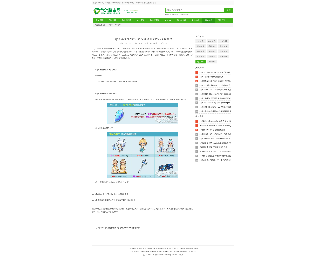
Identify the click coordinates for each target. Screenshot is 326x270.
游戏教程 (208, 20)
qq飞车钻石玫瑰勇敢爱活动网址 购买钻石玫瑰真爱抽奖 (221, 81)
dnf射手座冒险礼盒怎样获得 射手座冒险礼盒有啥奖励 (221, 156)
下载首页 (110, 25)
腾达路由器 (181, 20)
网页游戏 (212, 51)
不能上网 (112, 20)
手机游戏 (212, 46)
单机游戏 (223, 46)
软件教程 (195, 20)
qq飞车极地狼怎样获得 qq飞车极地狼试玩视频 (218, 107)
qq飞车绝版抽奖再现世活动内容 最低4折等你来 (218, 98)
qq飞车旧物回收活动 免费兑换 (211, 77)
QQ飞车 (200, 62)
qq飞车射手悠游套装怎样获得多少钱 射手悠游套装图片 (221, 138)
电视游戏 (223, 51)
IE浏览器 (168, 14)
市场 (180, 14)
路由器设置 (154, 20)
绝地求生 (212, 56)
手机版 (181, 255)
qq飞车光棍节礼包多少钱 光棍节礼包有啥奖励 (218, 72)
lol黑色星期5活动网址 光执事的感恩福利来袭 (217, 160)
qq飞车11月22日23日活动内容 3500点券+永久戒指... (220, 94)
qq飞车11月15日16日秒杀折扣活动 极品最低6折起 (219, 90)
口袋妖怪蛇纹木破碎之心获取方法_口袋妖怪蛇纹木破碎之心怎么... (226, 121)
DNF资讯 (212, 41)
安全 (183, 14)
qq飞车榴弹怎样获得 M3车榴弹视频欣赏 (215, 111)
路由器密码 (126, 20)
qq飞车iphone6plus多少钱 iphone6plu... (215, 103)
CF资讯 (200, 41)
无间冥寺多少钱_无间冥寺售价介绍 (213, 147)
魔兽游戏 (200, 46)
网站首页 (99, 20)
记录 (176, 14)
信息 (173, 14)
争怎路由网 (107, 11)
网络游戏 (200, 51)
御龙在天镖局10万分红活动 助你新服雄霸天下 (218, 151)
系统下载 (221, 20)
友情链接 (195, 248)
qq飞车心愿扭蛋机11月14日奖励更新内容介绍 (218, 85)
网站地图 (189, 248)
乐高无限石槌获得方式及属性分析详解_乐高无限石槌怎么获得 (224, 126)
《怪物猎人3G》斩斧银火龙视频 (212, 130)
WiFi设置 (140, 20)
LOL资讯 (223, 41)
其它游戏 (200, 56)
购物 (186, 14)
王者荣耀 (223, 56)
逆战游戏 (212, 62)
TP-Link (168, 20)
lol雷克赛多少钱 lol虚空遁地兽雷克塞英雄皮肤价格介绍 (221, 143)
